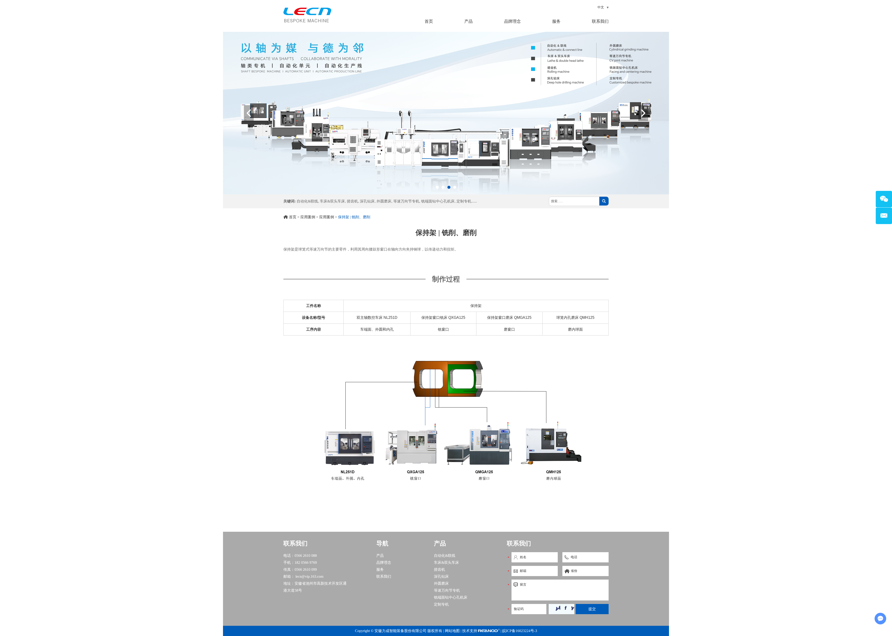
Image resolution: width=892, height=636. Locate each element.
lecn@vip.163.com (309, 576)
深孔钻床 (367, 201)
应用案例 (307, 217)
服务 (556, 21)
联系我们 (600, 21)
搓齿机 (352, 201)
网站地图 (452, 631)
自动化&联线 (307, 201)
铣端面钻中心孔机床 (438, 201)
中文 (601, 7)
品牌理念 (512, 21)
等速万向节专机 (406, 201)
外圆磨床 (384, 201)
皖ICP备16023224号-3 (519, 631)
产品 (468, 21)
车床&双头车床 (332, 201)
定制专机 (463, 201)
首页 (429, 21)
